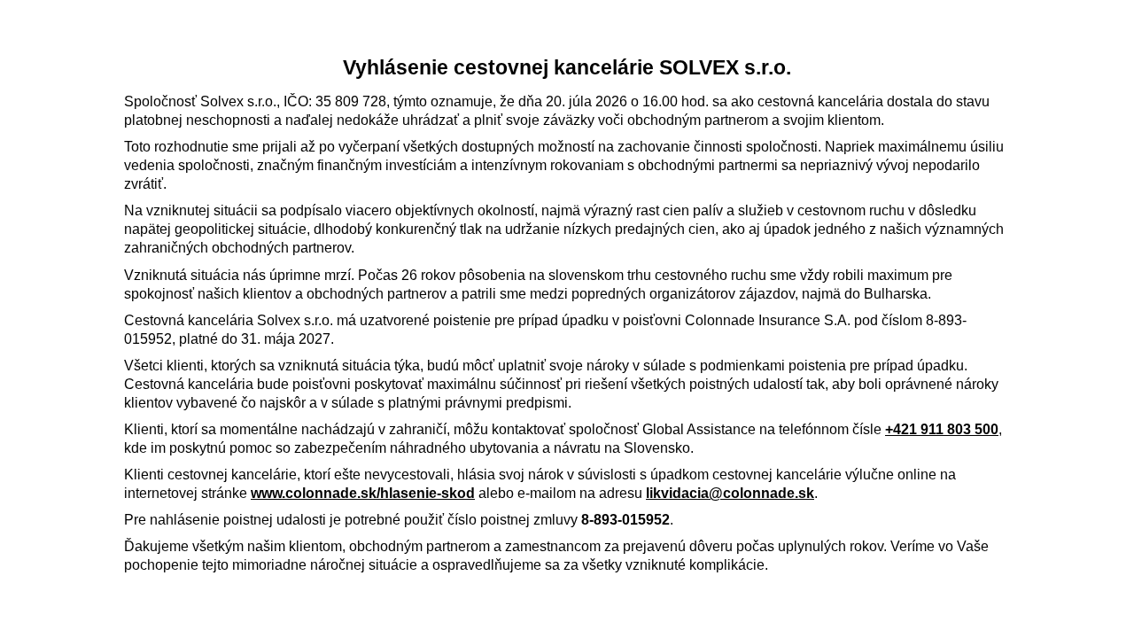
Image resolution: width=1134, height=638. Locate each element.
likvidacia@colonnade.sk (730, 493)
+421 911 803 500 (941, 429)
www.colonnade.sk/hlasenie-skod (363, 493)
